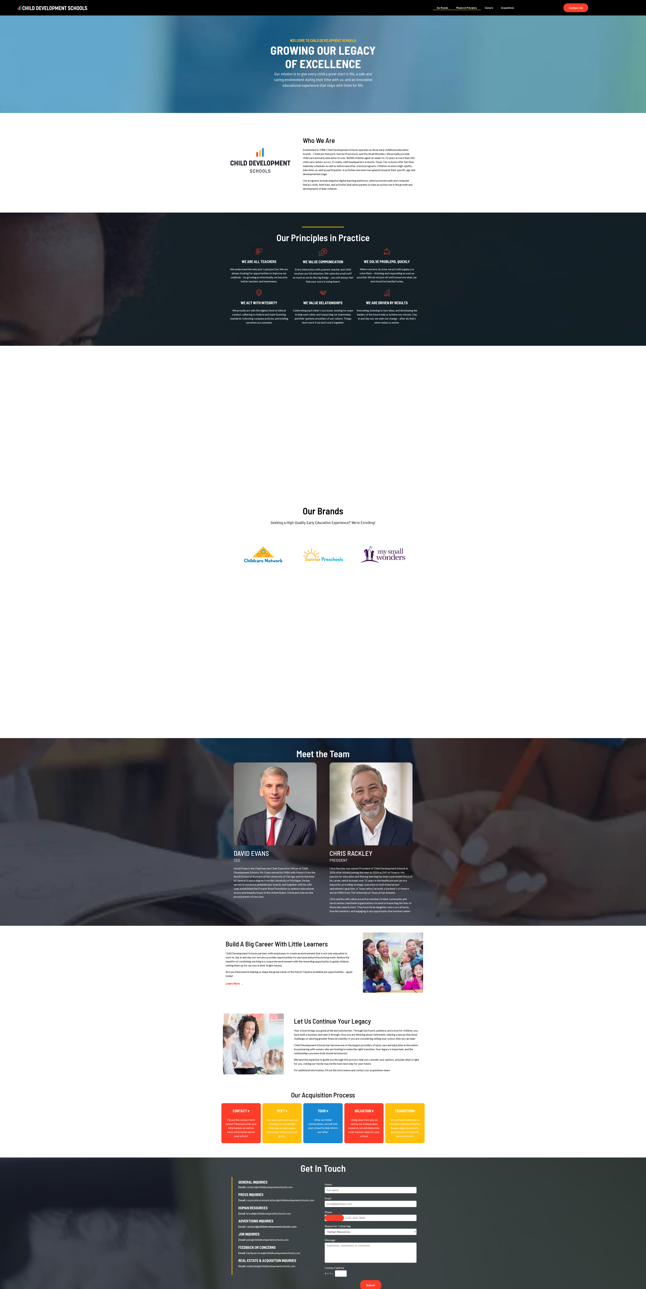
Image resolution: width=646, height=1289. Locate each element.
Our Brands (442, 7)
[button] (241, 1111)
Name (329, 1184)
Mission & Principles (466, 7)
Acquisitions (507, 7)
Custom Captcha (335, 1267)
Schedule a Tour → (263, 573)
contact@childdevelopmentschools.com (269, 1187)
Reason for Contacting (338, 1226)
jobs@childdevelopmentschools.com (267, 1239)
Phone (329, 1212)
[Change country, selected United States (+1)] (334, 1218)
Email (329, 1198)
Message (331, 1240)
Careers (489, 7)
